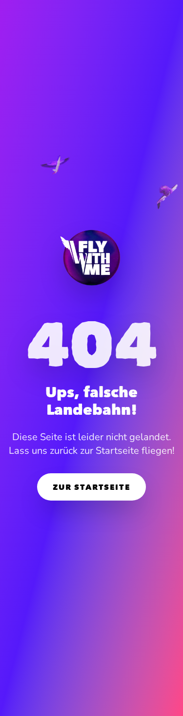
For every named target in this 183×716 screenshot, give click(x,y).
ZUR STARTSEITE (91, 487)
